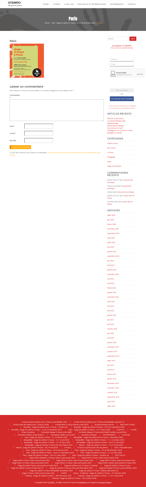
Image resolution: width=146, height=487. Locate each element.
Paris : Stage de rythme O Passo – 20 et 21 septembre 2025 (50, 452)
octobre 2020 (112, 329)
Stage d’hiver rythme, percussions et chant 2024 (117, 463)
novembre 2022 (113, 297)
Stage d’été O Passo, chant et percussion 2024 (31, 460)
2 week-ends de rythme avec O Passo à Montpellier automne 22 (98, 422)
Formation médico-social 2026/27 (31, 435)
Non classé (111, 148)
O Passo (110, 152)
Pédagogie (111, 157)
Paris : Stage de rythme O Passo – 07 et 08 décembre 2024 (73, 23)
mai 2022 (110, 306)
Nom (12, 126)
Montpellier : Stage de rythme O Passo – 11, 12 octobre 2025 (100, 440)
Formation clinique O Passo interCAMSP (56, 432)
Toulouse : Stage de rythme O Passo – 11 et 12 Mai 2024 (100, 476)
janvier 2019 (111, 379)
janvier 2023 (111, 292)
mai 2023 (110, 279)
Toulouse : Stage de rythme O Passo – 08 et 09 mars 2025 (48, 476)
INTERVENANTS (116, 4)
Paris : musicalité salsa (123, 447)
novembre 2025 (113, 229)
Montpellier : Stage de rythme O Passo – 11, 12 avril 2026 (46, 440)
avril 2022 (110, 311)
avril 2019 (110, 370)
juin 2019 (110, 365)
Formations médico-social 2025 (63, 435)
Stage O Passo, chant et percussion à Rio (38, 473)
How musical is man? (115, 128)
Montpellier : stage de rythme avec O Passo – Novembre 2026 (98, 437)
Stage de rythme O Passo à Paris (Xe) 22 (27, 468)
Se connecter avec (121, 99)
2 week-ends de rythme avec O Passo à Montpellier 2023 (44, 422)
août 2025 (111, 238)
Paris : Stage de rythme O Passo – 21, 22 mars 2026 (101, 452)
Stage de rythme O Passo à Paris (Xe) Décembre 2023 (71, 468)
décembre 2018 (113, 383)
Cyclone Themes (105, 482)
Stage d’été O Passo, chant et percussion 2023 (100, 458)
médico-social (112, 143)
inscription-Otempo (89, 435)
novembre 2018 (113, 388)
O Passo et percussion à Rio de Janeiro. (92, 447)
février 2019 (111, 374)
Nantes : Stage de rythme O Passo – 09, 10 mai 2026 (37, 447)
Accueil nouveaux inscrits (104, 424)
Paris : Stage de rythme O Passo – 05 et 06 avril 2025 (47, 450)
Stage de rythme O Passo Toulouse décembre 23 (98, 470)
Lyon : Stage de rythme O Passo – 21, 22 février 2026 (46, 437)
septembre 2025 (113, 233)
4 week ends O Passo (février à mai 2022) (71, 424)
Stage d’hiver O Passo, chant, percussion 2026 (73, 463)
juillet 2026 (111, 215)
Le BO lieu (69, 4)
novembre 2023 (113, 274)
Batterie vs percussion (115, 118)
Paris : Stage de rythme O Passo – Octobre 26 (90, 455)
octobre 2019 (112, 351)
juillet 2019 (111, 361)
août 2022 (111, 301)
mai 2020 (110, 338)
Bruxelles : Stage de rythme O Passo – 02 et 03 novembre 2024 (99, 427)
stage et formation (114, 166)
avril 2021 (110, 324)
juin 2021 (110, 320)
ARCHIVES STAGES (127, 424)
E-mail (13, 133)
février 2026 (111, 224)
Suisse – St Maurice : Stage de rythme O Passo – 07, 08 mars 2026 (99, 473)
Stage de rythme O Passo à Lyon (117, 465)
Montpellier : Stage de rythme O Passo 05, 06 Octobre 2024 (49, 445)
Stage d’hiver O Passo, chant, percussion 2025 (30, 463)
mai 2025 (110, 247)
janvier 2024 (111, 270)
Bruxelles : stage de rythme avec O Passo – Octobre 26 (45, 427)
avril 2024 (110, 265)
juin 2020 (110, 333)
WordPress (83, 482)
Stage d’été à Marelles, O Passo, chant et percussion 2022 (52, 458)
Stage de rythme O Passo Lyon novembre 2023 (118, 468)
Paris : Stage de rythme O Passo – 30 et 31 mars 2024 (44, 455)
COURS (46, 4)
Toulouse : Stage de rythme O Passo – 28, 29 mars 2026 (74, 478)
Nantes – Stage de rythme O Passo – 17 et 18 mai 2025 (101, 445)
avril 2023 (110, 283)
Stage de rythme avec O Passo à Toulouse (81, 465)
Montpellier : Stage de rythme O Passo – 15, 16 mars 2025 (47, 442)
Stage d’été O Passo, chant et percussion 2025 (74, 460)
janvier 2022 (111, 315)
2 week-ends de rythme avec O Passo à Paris (31, 424)
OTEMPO (51, 482)
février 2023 (111, 288)
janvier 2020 (111, 342)
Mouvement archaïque (115, 126)
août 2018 (111, 401)
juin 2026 (110, 220)
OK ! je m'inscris (122, 90)
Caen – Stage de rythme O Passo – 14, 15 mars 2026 (89, 429)
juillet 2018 (111, 406)
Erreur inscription (28, 432)
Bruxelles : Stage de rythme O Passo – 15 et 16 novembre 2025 (36, 429)
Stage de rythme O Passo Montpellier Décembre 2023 (51, 470)
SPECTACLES (120, 455)
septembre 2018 (113, 397)
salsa (109, 161)
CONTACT (132, 4)
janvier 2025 (111, 251)
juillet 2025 (111, 242)
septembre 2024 (113, 256)
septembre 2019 (113, 356)
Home (47, 23)
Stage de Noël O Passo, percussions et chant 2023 (38, 465)
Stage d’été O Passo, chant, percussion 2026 (117, 460)
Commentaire (15, 96)
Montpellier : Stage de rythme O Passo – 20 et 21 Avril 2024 (100, 442)
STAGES (56, 4)
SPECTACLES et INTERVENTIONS (91, 4)
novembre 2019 (113, 347)
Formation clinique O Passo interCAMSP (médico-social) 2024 (102, 432)
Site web (13, 140)
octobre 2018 (112, 392)
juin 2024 (110, 261)
